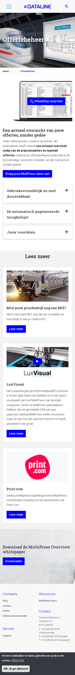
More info (18, 660)
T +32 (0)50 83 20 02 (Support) (54, 640)
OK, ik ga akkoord (15, 668)
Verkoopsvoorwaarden (15, 615)
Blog (5, 600)
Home (6, 71)
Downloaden (13, 561)
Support (7, 635)
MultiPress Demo (48, 600)
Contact (7, 605)
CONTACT (45, 611)
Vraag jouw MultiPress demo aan (27, 174)
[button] (9, 7)
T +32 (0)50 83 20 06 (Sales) (53, 636)
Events (6, 610)
